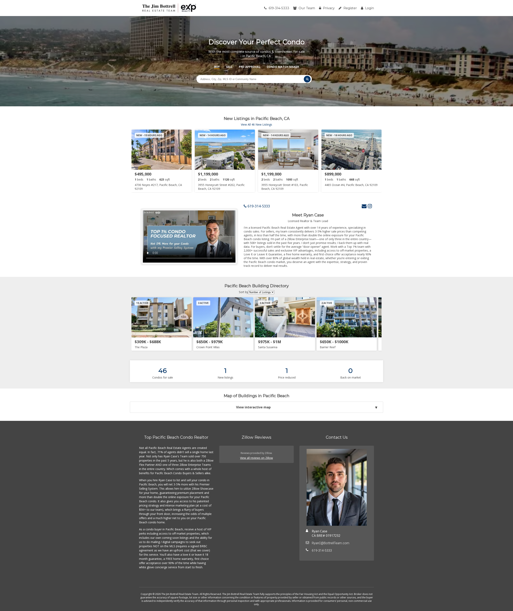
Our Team (307, 8)
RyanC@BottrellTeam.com (330, 543)
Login (369, 8)
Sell (229, 67)
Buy (217, 67)
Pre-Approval (249, 67)
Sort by (243, 292)
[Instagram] (370, 206)
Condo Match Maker (283, 67)
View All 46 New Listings (256, 124)
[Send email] (364, 206)
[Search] (307, 79)
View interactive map (253, 407)
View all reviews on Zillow (256, 458)
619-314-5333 (279, 8)
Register (350, 8)
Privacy (329, 8)
